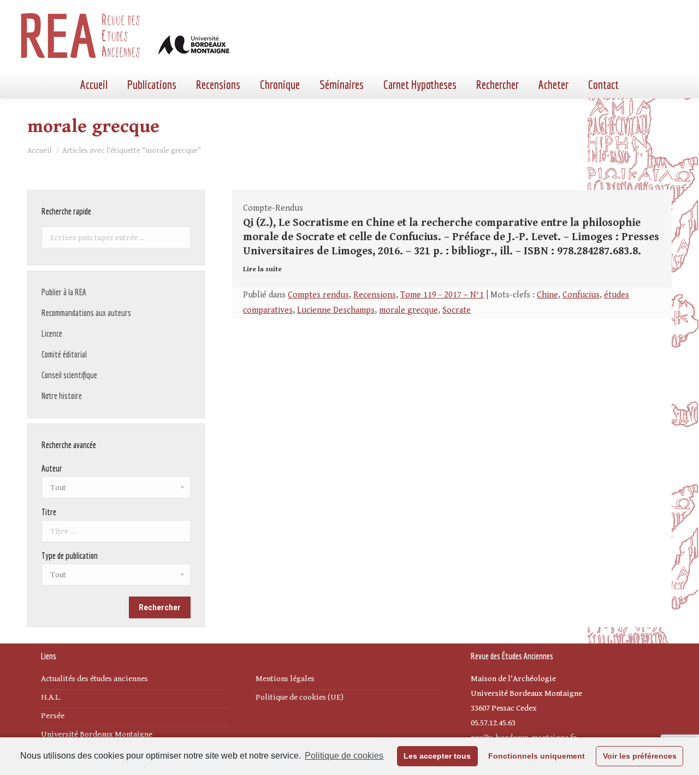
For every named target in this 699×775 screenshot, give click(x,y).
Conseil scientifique (69, 375)
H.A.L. (51, 697)
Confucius (581, 295)
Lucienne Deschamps (336, 310)
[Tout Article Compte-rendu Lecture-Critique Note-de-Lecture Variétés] (116, 577)
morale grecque (408, 310)
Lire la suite (262, 269)
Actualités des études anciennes (94, 678)
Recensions (374, 295)
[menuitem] (94, 84)
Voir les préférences (640, 756)
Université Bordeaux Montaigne (96, 734)
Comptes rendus (318, 295)
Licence (52, 333)
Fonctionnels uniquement (536, 756)
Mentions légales (285, 678)
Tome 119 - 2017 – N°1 (442, 295)
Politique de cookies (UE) (299, 697)
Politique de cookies (344, 755)
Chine (547, 295)
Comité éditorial (64, 354)
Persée (52, 715)
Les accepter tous (437, 756)
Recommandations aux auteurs (86, 313)
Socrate (456, 310)
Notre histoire (62, 396)
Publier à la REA (64, 292)
